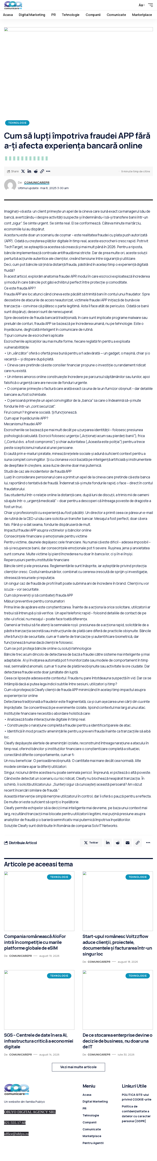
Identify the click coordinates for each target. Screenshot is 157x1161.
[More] (48, 171)
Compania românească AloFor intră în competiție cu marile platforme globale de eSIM (35, 942)
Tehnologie (17, 123)
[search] (132, 5)
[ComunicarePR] (13, 5)
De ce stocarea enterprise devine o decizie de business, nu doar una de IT (117, 1041)
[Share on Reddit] (35, 171)
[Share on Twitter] (23, 171)
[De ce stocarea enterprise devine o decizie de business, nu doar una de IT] (118, 1000)
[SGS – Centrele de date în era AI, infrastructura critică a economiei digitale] (39, 1000)
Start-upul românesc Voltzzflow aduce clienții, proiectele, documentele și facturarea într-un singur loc (117, 945)
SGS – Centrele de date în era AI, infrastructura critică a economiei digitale (38, 1041)
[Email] (127, 843)
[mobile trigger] (149, 5)
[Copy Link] (42, 171)
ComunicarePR (36, 182)
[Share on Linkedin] (29, 171)
